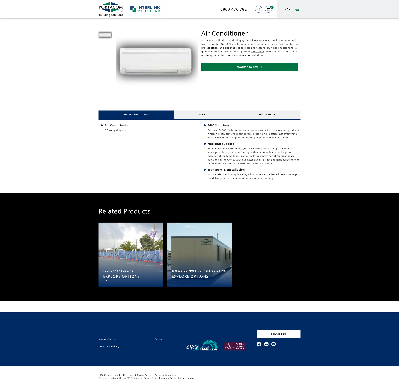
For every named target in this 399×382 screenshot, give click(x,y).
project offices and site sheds (219, 47)
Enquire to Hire (248, 67)
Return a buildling (109, 346)
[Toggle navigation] (296, 9)
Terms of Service (178, 378)
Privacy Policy (144, 375)
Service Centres (107, 339)
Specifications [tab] (267, 114)
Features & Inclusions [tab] (136, 114)
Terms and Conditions (166, 375)
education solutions (251, 55)
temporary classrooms (219, 55)
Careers (159, 339)
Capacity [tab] (204, 114)
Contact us (278, 333)
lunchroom (257, 51)
